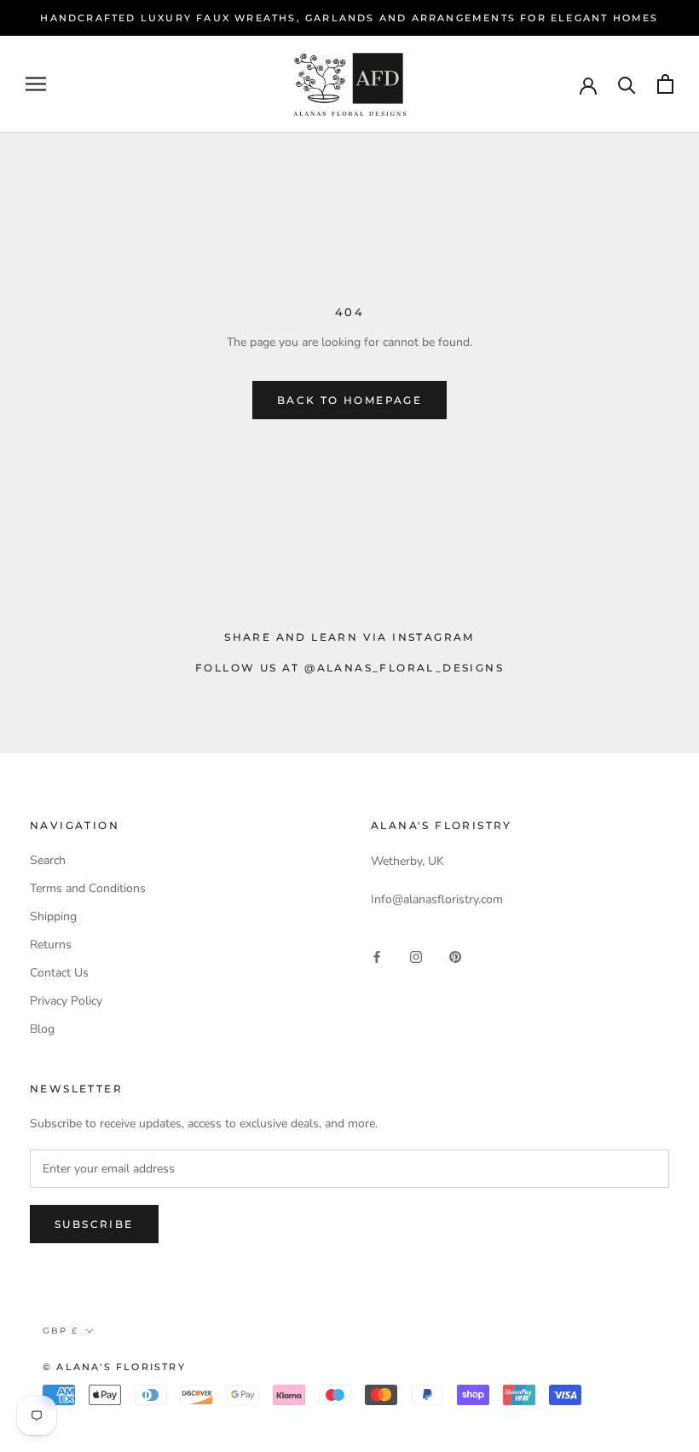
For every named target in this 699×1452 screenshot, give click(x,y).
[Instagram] (416, 955)
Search (48, 860)
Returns (51, 944)
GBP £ (60, 1330)
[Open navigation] (36, 84)
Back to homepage (349, 400)
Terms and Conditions (88, 888)
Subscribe (94, 1224)
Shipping (53, 916)
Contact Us (59, 973)
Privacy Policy (66, 1001)
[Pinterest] (455, 955)
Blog (42, 1029)
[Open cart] (665, 84)
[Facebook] (377, 955)
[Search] (627, 84)
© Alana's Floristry (114, 1367)
